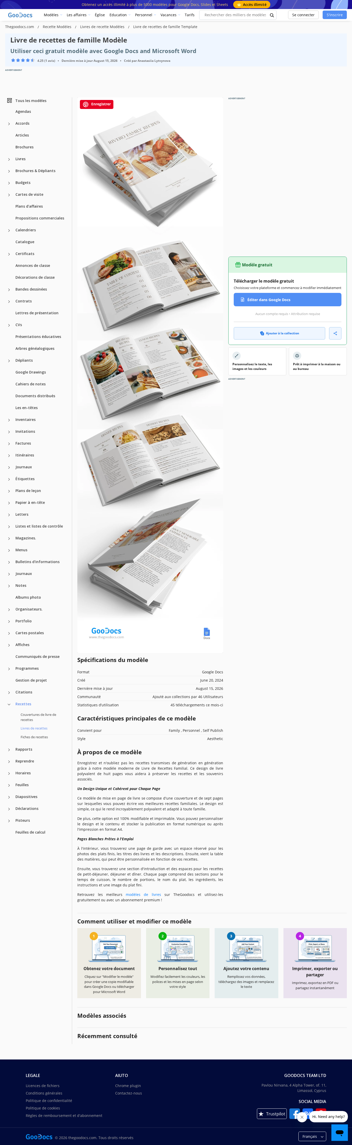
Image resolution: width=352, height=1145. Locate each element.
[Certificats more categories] (9, 254)
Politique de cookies (43, 1108)
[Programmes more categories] (9, 669)
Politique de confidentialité (49, 1100)
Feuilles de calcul (30, 832)
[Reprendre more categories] (9, 762)
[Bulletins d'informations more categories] (9, 562)
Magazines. (25, 538)
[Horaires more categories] (9, 773)
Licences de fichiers (43, 1085)
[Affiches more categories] (9, 645)
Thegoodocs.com (20, 26)
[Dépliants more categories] (9, 361)
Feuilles (22, 784)
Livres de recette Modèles (102, 26)
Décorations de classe (35, 277)
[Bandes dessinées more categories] (9, 290)
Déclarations (26, 808)
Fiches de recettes (34, 736)
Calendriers (25, 229)
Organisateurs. (29, 609)
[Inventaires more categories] (9, 420)
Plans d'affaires (29, 206)
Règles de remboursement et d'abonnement (64, 1115)
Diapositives (26, 796)
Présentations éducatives (38, 336)
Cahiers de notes (30, 383)
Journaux (23, 466)
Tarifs (190, 14)
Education (118, 14)
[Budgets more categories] (9, 183)
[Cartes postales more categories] (9, 633)
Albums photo (28, 597)
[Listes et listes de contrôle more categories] (9, 527)
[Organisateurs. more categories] (9, 610)
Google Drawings (30, 372)
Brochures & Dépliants (35, 170)
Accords (22, 123)
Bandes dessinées (31, 289)
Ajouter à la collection (282, 333)
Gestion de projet (31, 680)
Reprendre (24, 761)
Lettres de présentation (36, 312)
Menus (21, 549)
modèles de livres (143, 894)
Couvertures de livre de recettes (38, 717)
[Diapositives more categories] (9, 797)
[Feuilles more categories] (9, 785)
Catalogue (24, 241)
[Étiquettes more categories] (9, 479)
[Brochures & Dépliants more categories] (9, 171)
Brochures (24, 147)
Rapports (23, 749)
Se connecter (303, 14)
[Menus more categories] (9, 550)
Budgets (22, 182)
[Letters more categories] (9, 515)
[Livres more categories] (9, 159)
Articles (22, 135)
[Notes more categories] (9, 586)
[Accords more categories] (9, 124)
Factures (23, 443)
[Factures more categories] (9, 444)
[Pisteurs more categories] (9, 821)
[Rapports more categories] (9, 750)
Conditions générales (44, 1093)
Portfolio (23, 620)
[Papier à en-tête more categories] (9, 503)
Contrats (23, 301)
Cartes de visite (29, 194)
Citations (23, 692)
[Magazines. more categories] (9, 538)
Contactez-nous (128, 1093)
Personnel (143, 14)
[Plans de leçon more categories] (9, 491)
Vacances (169, 14)
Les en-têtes (26, 407)
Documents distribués (35, 395)
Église (100, 14)
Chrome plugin (128, 1085)
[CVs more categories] (9, 325)
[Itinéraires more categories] (9, 456)
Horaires (23, 772)
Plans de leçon (28, 490)
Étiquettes (25, 478)
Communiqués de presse (37, 656)
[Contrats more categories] (9, 302)
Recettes (23, 703)
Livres (20, 158)
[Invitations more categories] (9, 432)
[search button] (272, 15)
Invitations (25, 431)
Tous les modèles (30, 100)
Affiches (22, 644)
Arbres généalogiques (34, 348)
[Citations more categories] (9, 693)
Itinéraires (24, 455)
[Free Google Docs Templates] (20, 15)
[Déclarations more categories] (9, 809)
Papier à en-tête (30, 502)
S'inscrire (335, 14)
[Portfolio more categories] (9, 621)
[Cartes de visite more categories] (9, 195)
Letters (21, 514)
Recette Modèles (57, 26)
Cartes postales (29, 632)
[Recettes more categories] (9, 704)
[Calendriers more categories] (9, 230)
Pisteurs (22, 820)
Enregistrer (100, 103)
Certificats (24, 253)
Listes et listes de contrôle (39, 526)
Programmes (27, 668)
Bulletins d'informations (37, 561)
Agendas (23, 111)
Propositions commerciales (39, 218)
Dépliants (24, 360)
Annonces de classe (32, 265)
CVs (18, 324)
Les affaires (77, 14)
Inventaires (25, 419)
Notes (20, 585)
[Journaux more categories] (9, 467)
